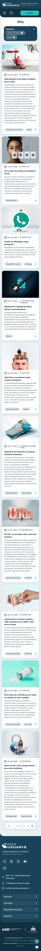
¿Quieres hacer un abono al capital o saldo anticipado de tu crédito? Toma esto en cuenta (19, 622)
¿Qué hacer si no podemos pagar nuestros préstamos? (17, 378)
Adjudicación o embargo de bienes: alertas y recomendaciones (18, 308)
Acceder (29, 13)
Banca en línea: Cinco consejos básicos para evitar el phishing (19, 767)
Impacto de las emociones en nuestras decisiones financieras (19, 453)
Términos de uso (23, 943)
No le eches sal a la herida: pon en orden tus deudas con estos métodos (20, 696)
